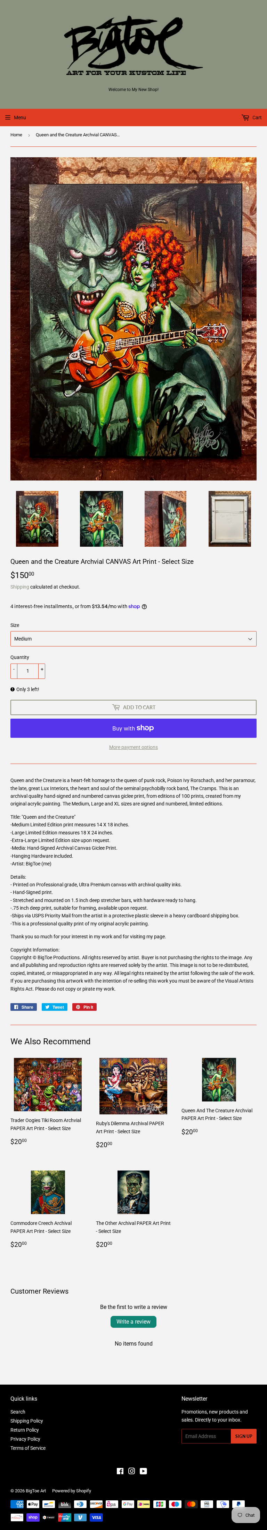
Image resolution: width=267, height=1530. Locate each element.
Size (14, 625)
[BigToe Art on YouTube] (143, 1472)
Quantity (19, 657)
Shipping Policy (26, 1421)
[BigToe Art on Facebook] (120, 1472)
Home (16, 134)
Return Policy (24, 1430)
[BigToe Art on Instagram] (131, 1472)
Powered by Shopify (71, 1490)
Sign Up (243, 1436)
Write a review (133, 1321)
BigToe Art (36, 1490)
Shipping (19, 587)
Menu (20, 117)
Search (17, 1412)
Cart (256, 117)
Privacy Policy (25, 1439)
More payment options (133, 747)
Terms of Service (28, 1448)
